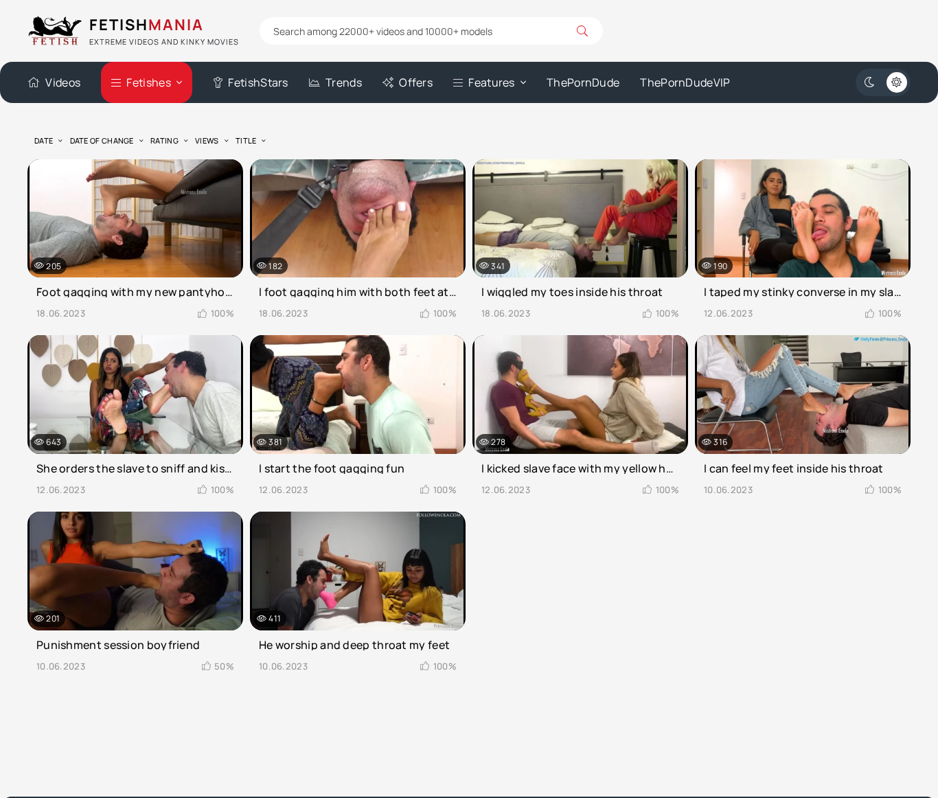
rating (164, 140)
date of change (102, 140)
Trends (343, 82)
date (43, 140)
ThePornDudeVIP (685, 82)
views (207, 140)
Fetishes (148, 82)
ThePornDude (583, 82)
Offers (416, 82)
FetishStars (258, 82)
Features (491, 82)
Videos (62, 82)
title (246, 140)
